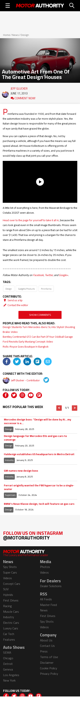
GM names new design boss (21, 471)
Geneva (8, 669)
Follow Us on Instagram (33, 535)
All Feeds (46, 599)
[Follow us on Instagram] (22, 395)
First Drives (10, 600)
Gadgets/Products (26, 289)
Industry (9, 460)
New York (9, 680)
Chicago (8, 658)
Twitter (49, 275)
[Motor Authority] (40, 5)
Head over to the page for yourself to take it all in (31, 220)
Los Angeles (11, 675)
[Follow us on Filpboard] (39, 395)
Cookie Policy (48, 668)
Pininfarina (46, 289)
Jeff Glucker (19, 88)
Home (6, 35)
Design (25, 35)
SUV (6, 589)
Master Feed (48, 605)
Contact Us (47, 646)
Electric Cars (11, 623)
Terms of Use (49, 657)
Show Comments (40, 314)
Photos (45, 567)
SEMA (7, 652)
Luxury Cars (10, 628)
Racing (7, 606)
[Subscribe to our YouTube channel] (31, 395)
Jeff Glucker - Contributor (25, 380)
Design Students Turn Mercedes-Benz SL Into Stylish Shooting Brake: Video (39, 329)
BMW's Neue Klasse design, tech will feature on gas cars (39, 504)
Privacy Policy (49, 673)
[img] (6, 361)
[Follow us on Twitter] (14, 395)
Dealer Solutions (51, 586)
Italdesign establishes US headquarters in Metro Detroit (39, 454)
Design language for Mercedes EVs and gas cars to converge (35, 438)
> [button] (75, 408)
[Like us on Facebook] (6, 395)
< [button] (59, 408)
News (15, 35)
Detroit (8, 664)
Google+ (63, 275)
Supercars (10, 495)
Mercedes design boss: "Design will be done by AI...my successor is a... (37, 421)
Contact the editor (17, 305)
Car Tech (8, 634)
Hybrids (8, 595)
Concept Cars (11, 584)
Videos (7, 578)
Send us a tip (15, 300)
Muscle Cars (11, 611)
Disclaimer (46, 662)
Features (9, 639)
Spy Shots (10, 567)
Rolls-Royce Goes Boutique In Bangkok (26, 346)
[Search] (72, 5)
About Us (46, 640)
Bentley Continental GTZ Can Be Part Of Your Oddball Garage (38, 336)
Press (44, 651)
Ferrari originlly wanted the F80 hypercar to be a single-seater (39, 487)
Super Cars (10, 572)
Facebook (38, 275)
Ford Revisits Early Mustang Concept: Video (28, 341)
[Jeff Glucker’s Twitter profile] (43, 380)
